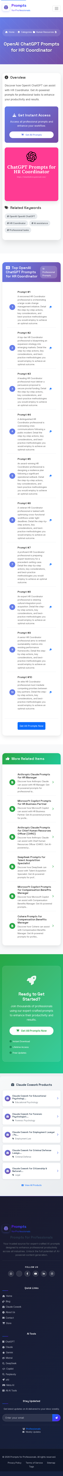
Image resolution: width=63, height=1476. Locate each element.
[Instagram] (52, 1274)
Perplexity (11, 1374)
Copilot (9, 1368)
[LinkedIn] (44, 1274)
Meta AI (10, 1385)
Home (11, 32)
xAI (7, 1379)
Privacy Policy (14, 1463)
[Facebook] (27, 1274)
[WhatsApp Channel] (11, 1274)
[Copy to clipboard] (50, 307)
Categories (26, 32)
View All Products (33, 1185)
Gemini (9, 1352)
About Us (10, 1312)
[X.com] (19, 1274)
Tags (31, 1466)
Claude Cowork (13, 1306)
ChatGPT (10, 1341)
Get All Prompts (33, 135)
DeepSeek (11, 1363)
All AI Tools (11, 1390)
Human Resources (45, 32)
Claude (9, 1347)
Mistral (9, 1358)
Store (8, 1323)
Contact (10, 1317)
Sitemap (51, 1463)
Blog (8, 1301)
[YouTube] (36, 1274)
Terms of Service (34, 1463)
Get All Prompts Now (31, 725)
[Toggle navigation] (56, 8)
